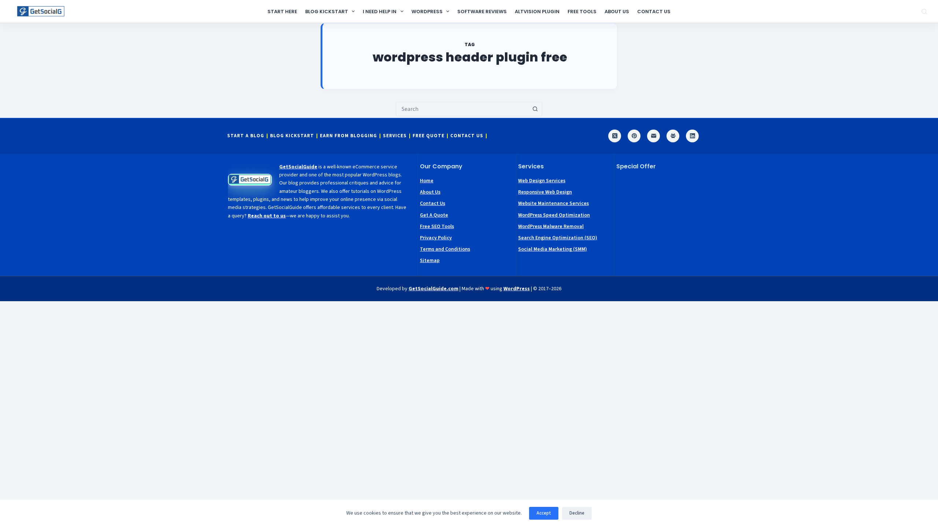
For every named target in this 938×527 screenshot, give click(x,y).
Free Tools (582, 11)
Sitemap (430, 260)
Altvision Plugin (537, 11)
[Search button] (535, 109)
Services (395, 136)
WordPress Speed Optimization (554, 215)
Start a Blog (245, 136)
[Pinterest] (634, 136)
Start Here (282, 11)
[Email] (653, 136)
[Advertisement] (663, 222)
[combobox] (462, 109)
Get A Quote (434, 215)
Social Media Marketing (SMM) (552, 249)
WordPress (427, 11)
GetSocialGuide (298, 167)
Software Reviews (482, 11)
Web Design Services (541, 180)
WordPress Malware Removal (551, 226)
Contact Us (654, 11)
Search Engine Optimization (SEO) (557, 238)
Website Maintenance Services (553, 203)
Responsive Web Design (545, 192)
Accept (543, 513)
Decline (576, 513)
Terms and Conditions (445, 249)
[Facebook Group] (672, 136)
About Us (617, 11)
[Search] (924, 11)
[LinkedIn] (692, 136)
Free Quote (428, 136)
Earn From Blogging (348, 136)
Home (426, 180)
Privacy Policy (436, 238)
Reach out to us (267, 216)
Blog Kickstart (326, 11)
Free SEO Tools (437, 226)
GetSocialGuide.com (433, 288)
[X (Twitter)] (614, 136)
